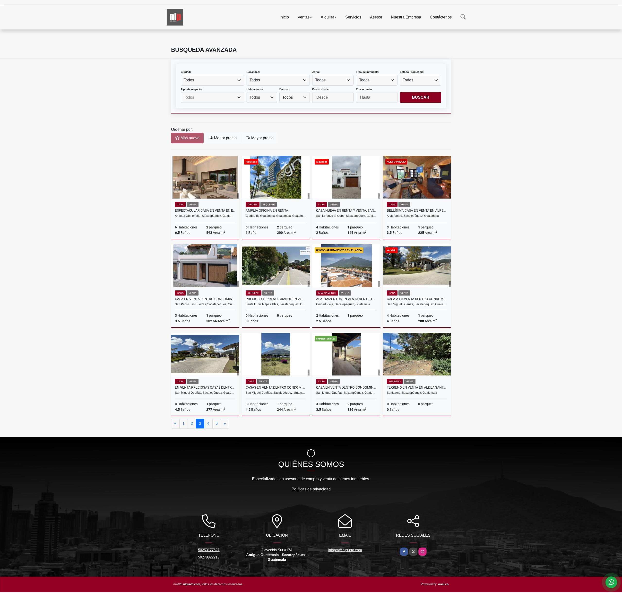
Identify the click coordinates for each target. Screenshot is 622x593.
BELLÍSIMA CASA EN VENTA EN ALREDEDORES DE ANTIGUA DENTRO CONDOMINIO (417, 210)
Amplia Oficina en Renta (267, 210)
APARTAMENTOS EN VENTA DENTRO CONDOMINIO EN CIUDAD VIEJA (346, 299)
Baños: (284, 89)
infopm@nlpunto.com (345, 550)
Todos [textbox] (189, 80)
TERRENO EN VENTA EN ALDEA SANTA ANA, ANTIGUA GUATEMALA (417, 387)
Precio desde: (321, 89)
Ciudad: (186, 71)
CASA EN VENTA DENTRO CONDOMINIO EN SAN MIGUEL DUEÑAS (346, 387)
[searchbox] (212, 97)
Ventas (304, 17)
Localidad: (253, 71)
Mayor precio (262, 138)
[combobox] (212, 80)
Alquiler (327, 17)
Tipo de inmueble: (367, 71)
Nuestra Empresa (406, 17)
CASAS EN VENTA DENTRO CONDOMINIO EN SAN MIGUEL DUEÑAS (276, 387)
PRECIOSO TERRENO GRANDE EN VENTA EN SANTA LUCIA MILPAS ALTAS (276, 299)
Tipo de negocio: (192, 89)
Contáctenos (441, 17)
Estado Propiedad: (412, 71)
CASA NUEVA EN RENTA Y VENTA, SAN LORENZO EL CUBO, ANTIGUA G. (346, 210)
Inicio (284, 17)
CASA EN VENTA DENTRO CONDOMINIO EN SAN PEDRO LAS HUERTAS (205, 299)
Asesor (376, 17)
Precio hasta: (364, 89)
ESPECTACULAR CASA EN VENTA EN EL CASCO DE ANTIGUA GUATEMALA (205, 210)
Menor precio (225, 138)
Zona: (316, 71)
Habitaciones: (255, 89)
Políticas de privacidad (311, 489)
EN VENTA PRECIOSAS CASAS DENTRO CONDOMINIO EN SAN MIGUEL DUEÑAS (205, 387)
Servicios (353, 17)
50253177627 (208, 550)
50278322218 (208, 557)
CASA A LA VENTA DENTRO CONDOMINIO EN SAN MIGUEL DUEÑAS (417, 299)
